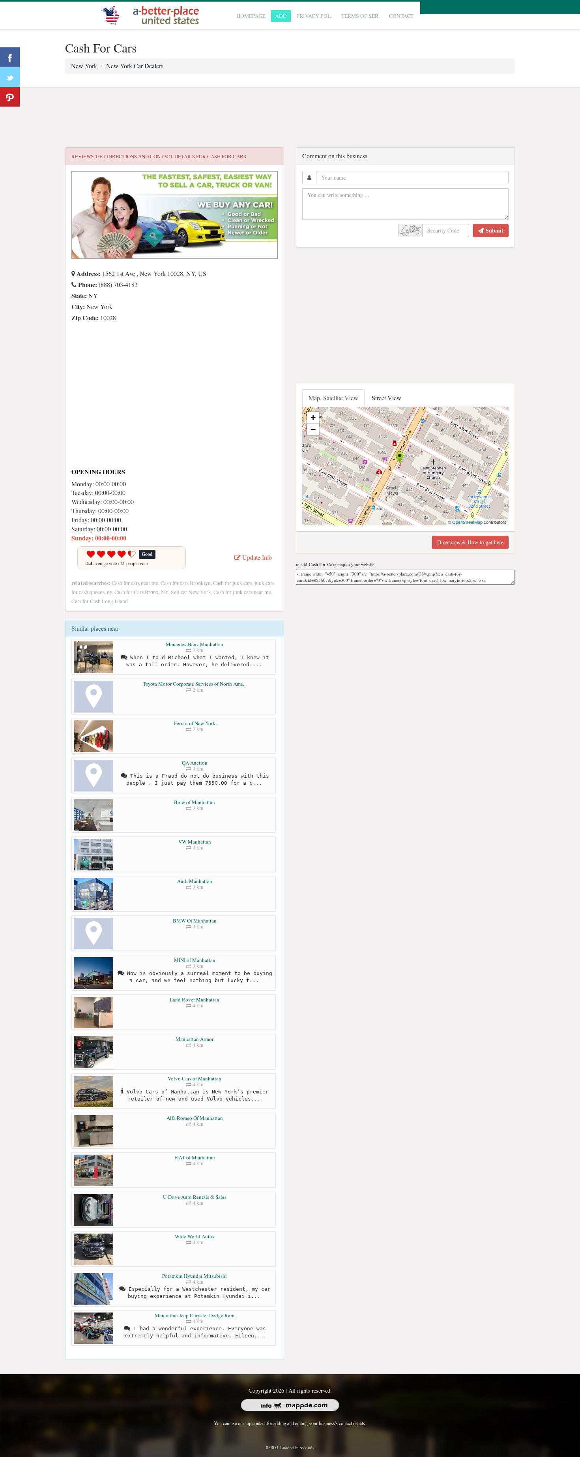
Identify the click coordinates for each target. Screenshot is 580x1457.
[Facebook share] (10, 57)
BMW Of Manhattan (195, 920)
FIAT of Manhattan (194, 1157)
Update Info (256, 557)
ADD (281, 15)
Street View (386, 398)
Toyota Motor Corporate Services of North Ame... (195, 683)
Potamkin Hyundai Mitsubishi (194, 1275)
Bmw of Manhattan (194, 802)
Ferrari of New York (194, 723)
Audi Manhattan (194, 881)
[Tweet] (10, 77)
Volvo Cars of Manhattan (194, 1078)
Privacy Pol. (314, 15)
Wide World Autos (194, 1236)
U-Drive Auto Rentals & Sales (194, 1196)
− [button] (313, 429)
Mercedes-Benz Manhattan (194, 644)
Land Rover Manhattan (194, 999)
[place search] (152, 14)
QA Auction (195, 762)
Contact (401, 15)
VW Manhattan (194, 841)
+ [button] (313, 417)
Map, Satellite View (333, 398)
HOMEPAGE (251, 15)
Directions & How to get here (470, 542)
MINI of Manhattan (194, 960)
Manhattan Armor (194, 1039)
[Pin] (10, 97)
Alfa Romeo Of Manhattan (195, 1117)
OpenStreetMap (467, 522)
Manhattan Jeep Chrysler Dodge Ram (194, 1315)
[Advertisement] (290, 117)
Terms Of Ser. (360, 15)
